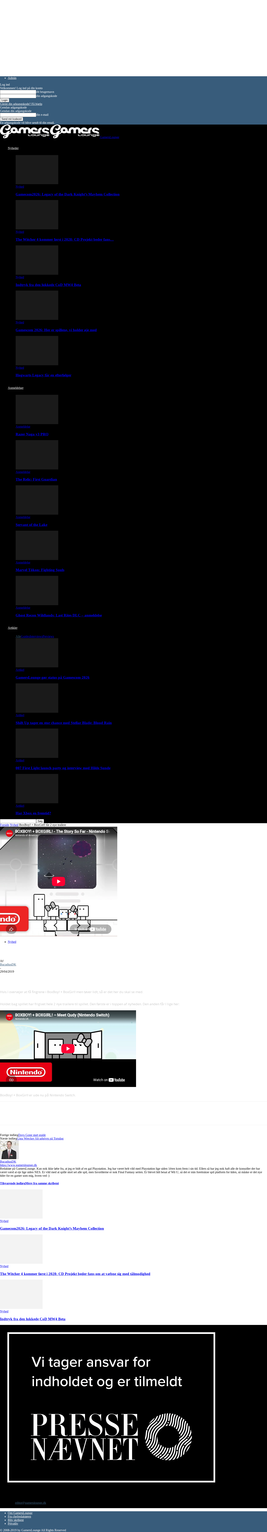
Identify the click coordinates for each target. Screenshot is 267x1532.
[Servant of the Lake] (37, 513)
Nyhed (20, 186)
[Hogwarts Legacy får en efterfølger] (37, 364)
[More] (76, 977)
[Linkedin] (62, 977)
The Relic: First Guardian (36, 479)
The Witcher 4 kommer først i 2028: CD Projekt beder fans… (65, 239)
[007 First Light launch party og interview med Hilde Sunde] (37, 756)
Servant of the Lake (31, 525)
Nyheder (13, 148)
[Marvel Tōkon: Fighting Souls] (37, 559)
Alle (18, 636)
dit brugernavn (45, 91)
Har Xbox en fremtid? (33, 813)
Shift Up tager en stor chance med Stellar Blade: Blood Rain (64, 723)
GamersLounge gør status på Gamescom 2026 (53, 677)
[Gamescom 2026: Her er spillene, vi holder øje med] (37, 318)
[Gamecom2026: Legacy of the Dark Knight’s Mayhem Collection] (37, 183)
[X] (20, 977)
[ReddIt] (34, 977)
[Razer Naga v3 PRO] (37, 423)
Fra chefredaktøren (19, 1516)
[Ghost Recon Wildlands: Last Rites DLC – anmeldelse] (37, 604)
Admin (12, 78)
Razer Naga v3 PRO (32, 434)
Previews (48, 636)
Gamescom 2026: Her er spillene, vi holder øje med (56, 330)
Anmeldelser (15, 388)
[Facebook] (6, 977)
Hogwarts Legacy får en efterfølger (43, 375)
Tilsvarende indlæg (12, 1183)
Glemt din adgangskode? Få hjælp (21, 104)
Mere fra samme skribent (42, 1183)
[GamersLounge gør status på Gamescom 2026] (37, 666)
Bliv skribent (16, 1520)
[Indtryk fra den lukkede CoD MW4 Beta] (37, 273)
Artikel (20, 669)
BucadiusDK (8, 964)
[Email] (48, 977)
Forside (4, 825)
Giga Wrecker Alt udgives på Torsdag (40, 1138)
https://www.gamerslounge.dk (18, 1165)
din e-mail (42, 114)
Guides (25, 636)
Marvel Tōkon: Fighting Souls (40, 570)
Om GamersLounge (20, 1513)
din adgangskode (46, 96)
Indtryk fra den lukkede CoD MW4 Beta (48, 285)
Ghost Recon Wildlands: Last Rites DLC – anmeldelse (59, 615)
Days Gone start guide (32, 1135)
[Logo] (25, 137)
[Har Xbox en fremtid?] (37, 802)
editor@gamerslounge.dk (30, 1502)
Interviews (36, 636)
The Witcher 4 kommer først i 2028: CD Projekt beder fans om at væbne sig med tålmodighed (75, 1274)
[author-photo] (9, 1158)
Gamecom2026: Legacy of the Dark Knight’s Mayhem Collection (68, 194)
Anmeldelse (23, 426)
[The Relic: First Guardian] (37, 468)
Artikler (12, 627)
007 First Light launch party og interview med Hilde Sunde (63, 768)
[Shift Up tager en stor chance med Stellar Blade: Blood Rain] (37, 711)
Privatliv (13, 1523)
